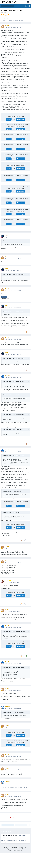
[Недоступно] (1, 184)
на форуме (18, 402)
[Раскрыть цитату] (3, 240)
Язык (5, 847)
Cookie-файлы (20, 849)
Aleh (17, 429)
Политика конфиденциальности (17, 847)
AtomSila (6, 18)
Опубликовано (13, 27)
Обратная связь (11, 849)
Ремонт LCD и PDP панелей (16, 20)
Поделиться (8, 825)
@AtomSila (4, 296)
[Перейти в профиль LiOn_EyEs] (2, 581)
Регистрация (20, 119)
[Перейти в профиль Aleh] (2, 236)
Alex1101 (18, 455)
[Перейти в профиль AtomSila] (2, 26)
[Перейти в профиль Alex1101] (2, 376)
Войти (8, 119)
